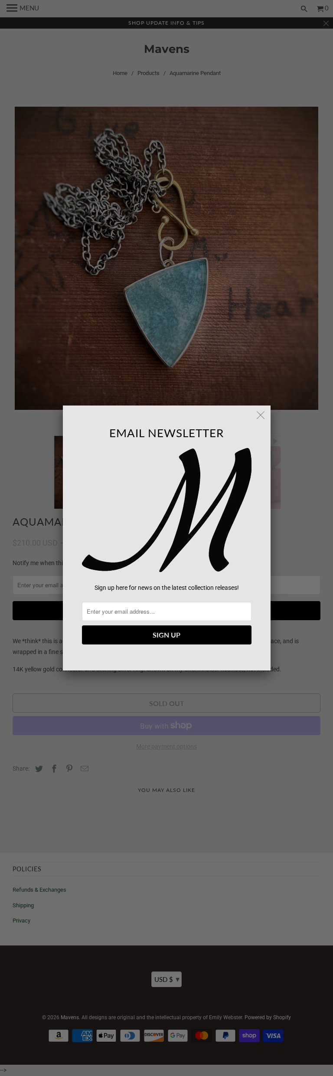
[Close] (261, 415)
